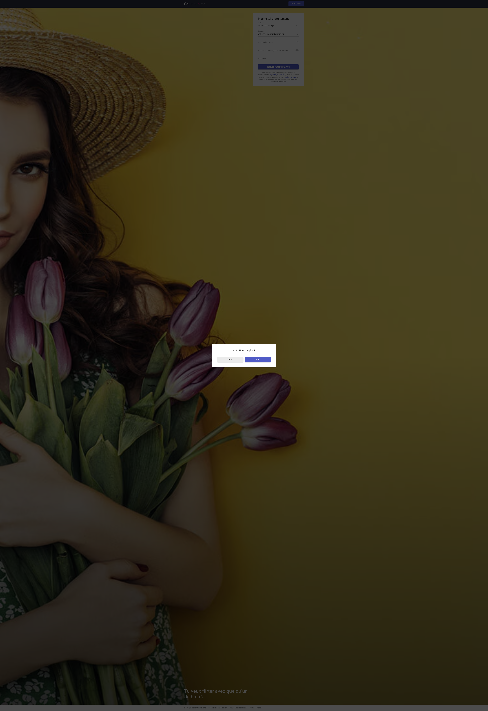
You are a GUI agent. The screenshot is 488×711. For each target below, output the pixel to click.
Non (230, 359)
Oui (257, 359)
